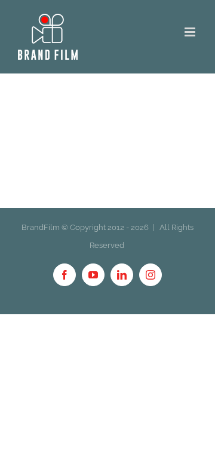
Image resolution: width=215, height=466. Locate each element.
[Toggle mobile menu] (191, 32)
